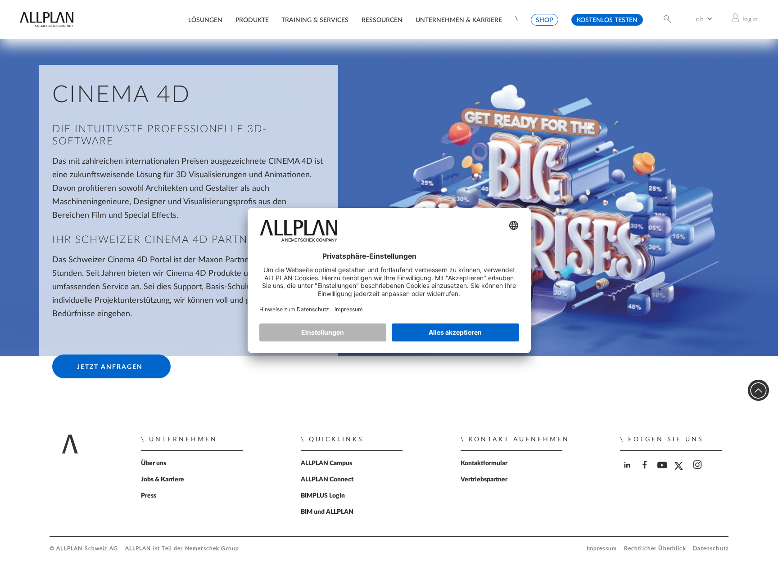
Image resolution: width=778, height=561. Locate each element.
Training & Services (314, 20)
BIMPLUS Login (323, 496)
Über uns (153, 463)
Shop (544, 20)
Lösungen (205, 20)
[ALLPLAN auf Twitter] (680, 473)
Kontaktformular (484, 463)
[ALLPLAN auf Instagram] (698, 472)
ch (700, 19)
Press (148, 496)
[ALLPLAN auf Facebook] (645, 472)
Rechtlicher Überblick (655, 548)
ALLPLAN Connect (327, 479)
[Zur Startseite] (46, 25)
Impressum (602, 548)
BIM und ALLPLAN (327, 512)
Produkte (252, 20)
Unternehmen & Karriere (459, 20)
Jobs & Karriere (162, 479)
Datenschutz (710, 548)
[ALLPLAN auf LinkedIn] (628, 472)
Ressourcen (382, 20)
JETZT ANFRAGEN (110, 367)
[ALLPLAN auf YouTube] (663, 472)
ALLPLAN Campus (326, 463)
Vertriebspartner (484, 479)
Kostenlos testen (607, 20)
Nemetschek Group (212, 548)
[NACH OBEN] (758, 390)
